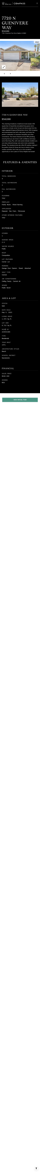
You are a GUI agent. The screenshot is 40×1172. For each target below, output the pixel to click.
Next (10, 73)
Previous (4, 73)
